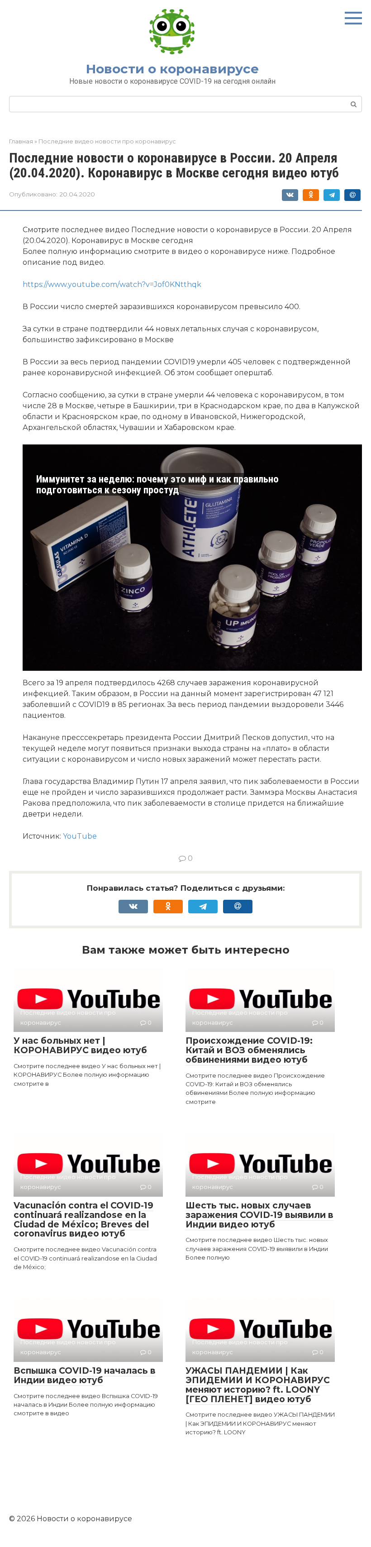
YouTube (80, 836)
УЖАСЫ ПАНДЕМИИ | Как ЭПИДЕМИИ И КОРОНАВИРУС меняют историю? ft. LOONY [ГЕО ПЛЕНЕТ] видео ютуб (258, 1385)
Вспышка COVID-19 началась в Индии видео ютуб (85, 1375)
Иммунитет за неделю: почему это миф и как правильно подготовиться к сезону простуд (157, 484)
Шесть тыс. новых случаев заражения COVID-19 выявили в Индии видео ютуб (259, 1215)
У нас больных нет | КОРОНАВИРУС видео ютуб (80, 1045)
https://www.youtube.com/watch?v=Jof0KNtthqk (112, 284)
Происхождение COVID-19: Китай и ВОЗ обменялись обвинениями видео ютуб (249, 1050)
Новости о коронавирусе (172, 68)
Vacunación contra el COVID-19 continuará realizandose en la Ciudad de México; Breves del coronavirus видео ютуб (83, 1219)
